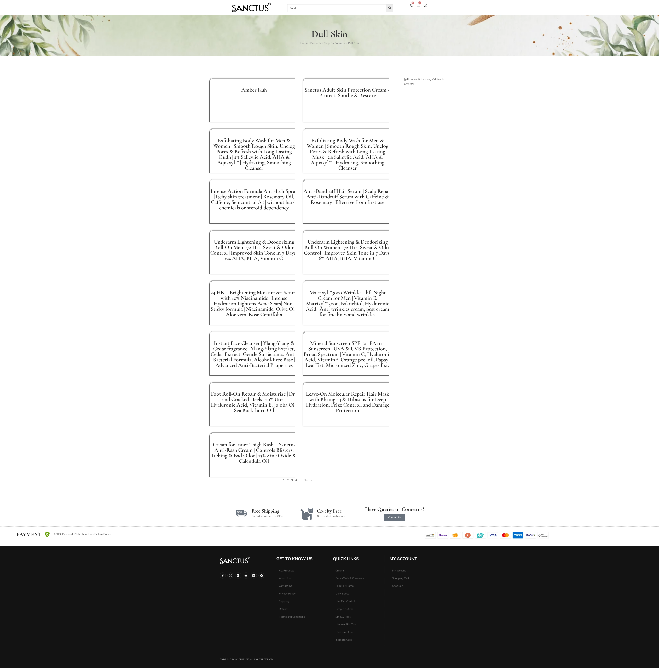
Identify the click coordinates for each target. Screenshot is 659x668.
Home (304, 43)
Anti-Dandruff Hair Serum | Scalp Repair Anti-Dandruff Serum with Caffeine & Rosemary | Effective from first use (347, 196)
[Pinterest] (261, 575)
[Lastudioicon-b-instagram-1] (238, 575)
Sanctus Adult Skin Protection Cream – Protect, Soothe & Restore (347, 92)
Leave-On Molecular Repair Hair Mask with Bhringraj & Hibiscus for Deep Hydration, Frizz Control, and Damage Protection (347, 402)
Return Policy (102, 534)
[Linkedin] (254, 575)
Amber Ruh (254, 89)
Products (315, 43)
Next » (308, 480)
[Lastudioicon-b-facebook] (223, 575)
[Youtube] (246, 575)
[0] (411, 5)
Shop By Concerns (334, 43)
